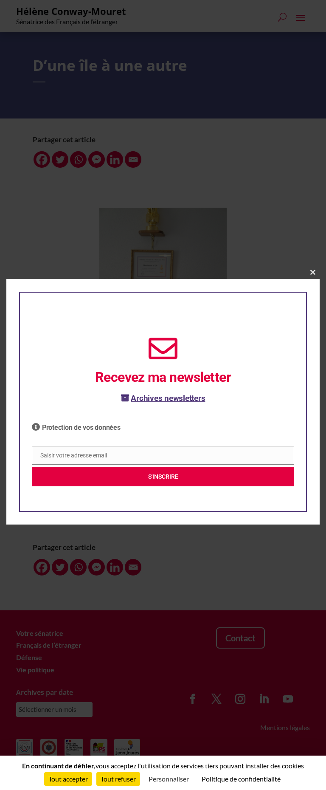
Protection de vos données (81, 427)
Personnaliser (169, 779)
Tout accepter (68, 779)
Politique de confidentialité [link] (241, 779)
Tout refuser (118, 779)
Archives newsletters (168, 398)
